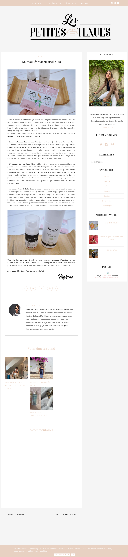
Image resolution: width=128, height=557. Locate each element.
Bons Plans (106, 201)
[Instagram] (112, 3)
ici (51, 142)
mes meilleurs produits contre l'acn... (15, 385)
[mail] (118, 3)
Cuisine (107, 196)
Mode (106, 176)
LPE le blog (33, 305)
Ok (73, 554)
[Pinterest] (115, 3)
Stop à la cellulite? (112, 223)
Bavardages (107, 206)
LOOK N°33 (112, 250)
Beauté (42, 57)
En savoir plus (62, 554)
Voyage (107, 191)
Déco (107, 186)
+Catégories (53, 3)
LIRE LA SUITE (107, 127)
